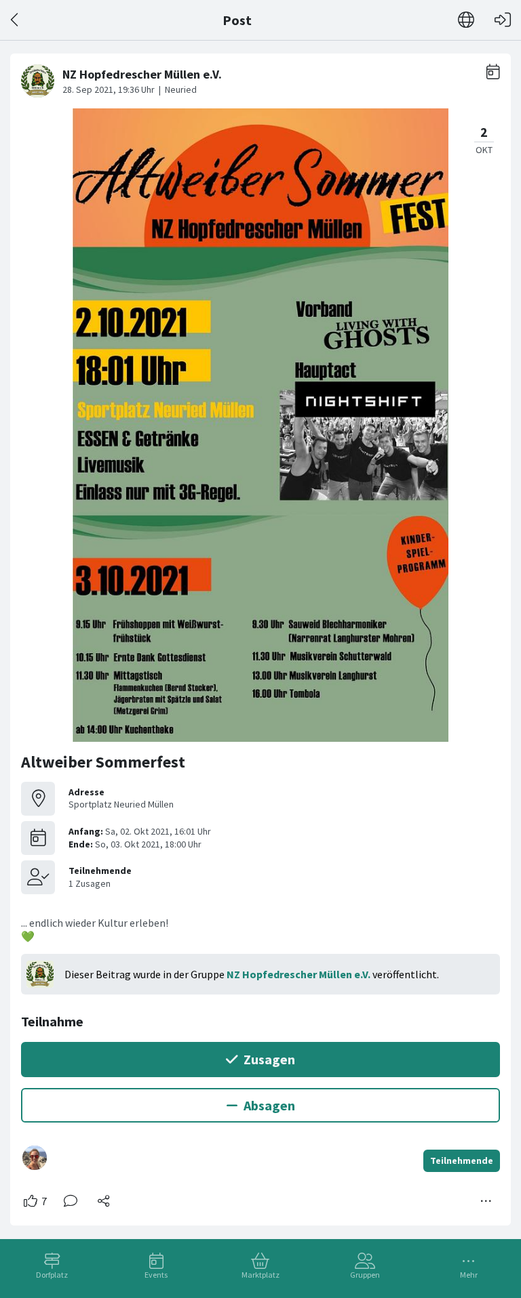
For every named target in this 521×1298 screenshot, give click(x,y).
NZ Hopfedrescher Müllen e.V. (298, 974)
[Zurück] (15, 20)
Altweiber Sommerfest (103, 761)
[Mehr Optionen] (486, 1201)
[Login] (502, 20)
